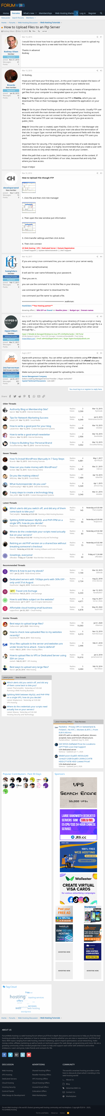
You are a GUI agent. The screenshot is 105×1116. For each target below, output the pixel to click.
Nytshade (98, 411)
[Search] (101, 13)
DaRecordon (14, 626)
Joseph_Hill (14, 420)
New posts (5, 18)
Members (30, 18)
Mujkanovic (14, 526)
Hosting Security (9, 1087)
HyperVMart (11, 330)
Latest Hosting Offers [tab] (63, 721)
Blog (68, 1084)
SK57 (12, 573)
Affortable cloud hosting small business (31, 607)
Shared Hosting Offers (41, 1070)
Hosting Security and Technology (45, 537)
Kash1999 (98, 609)
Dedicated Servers (9, 1078)
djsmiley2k (98, 460)
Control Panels (8, 1091)
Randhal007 (97, 592)
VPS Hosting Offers (40, 1078)
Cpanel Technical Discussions (34, 381)
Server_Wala (97, 601)
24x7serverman (11, 367)
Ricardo (11, 85)
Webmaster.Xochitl (95, 419)
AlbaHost (98, 625)
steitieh (12, 661)
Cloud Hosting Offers (40, 1083)
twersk (12, 412)
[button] (36, 13)
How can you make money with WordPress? (33, 467)
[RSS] (68, 1112)
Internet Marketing (34, 412)
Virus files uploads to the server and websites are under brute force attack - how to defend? (36, 645)
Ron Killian (98, 669)
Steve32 (13, 549)
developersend (11, 187)
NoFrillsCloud (97, 634)
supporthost (14, 610)
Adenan (99, 469)
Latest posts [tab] (8, 677)
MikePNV (99, 477)
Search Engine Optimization (41, 602)
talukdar (99, 428)
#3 (101, 173)
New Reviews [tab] (80, 721)
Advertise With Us (73, 1088)
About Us (70, 1079)
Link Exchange (36, 593)
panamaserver (96, 657)
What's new (28, 13)
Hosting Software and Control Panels (48, 549)
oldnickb (99, 572)
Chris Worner (97, 581)
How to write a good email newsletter (30, 434)
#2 (101, 70)
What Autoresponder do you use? (28, 483)
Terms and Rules (42, 1113)
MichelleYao (14, 593)
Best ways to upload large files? (26, 623)
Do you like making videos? (24, 475)
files (34, 31)
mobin (12, 649)
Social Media (35, 420)
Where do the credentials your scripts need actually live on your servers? (27, 708)
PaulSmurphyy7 (16, 486)
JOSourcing (98, 486)
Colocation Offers (39, 1091)
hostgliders (11, 271)
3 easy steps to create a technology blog (31, 492)
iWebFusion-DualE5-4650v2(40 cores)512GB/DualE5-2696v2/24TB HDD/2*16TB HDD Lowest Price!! (75, 758)
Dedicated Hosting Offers (40, 585)
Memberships (45, 13)
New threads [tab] (21, 677)
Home (6, 13)
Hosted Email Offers (40, 1087)
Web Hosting (34, 626)
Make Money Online (35, 470)
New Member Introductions (44, 557)
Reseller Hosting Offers (41, 1074)
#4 (101, 256)
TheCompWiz (15, 514)
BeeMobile (98, 436)
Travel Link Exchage (26, 590)
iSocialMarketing (16, 445)
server (44, 31)
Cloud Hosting (36, 610)
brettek (12, 470)
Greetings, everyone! (21, 554)
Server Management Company (34, 376)
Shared (49, 310)
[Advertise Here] (64, 951)
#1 (101, 37)
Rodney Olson (8, 31)
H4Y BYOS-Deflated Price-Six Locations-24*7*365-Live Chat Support (77, 745)
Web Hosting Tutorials (36, 461)
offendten (13, 557)
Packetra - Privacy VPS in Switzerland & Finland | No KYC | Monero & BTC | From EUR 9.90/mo (78, 729)
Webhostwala (15, 602)
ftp (39, 31)
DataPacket (14, 585)
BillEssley (13, 478)
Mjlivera (13, 437)
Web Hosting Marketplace (67, 13)
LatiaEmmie (14, 429)
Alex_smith (14, 495)
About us (54, 1113)
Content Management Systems (43, 429)
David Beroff (14, 638)
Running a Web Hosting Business (50, 514)
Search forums (18, 18)
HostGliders (27, 306)
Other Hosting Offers (35, 649)
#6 (101, 353)
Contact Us (70, 1092)
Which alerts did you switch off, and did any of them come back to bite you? (27, 684)
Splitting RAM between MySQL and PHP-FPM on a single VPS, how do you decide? (36, 521)
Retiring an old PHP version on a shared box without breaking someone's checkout (38, 545)
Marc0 (12, 670)
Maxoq (12, 537)
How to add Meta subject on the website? (32, 599)
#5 (101, 316)
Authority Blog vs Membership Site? (29, 409)
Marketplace (71, 1096)
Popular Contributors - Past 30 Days (22, 773)
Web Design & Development (13, 1095)
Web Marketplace (39, 1095)
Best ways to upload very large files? (29, 667)
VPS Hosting (41, 526)
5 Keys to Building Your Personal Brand (31, 442)
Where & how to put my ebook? (27, 570)
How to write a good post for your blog (30, 426)
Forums (16, 13)
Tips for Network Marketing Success (29, 417)
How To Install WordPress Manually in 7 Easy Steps (37, 458)
